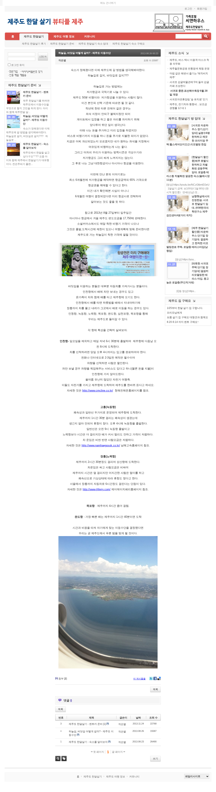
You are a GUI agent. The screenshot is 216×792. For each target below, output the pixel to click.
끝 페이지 (117, 751)
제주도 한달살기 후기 (34, 43)
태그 (64, 758)
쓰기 (155, 758)
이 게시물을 (139, 678)
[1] (104, 724)
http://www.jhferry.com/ (97, 489)
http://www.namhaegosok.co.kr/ (101, 445)
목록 (155, 689)
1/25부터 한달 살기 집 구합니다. (185, 308)
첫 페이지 (98, 751)
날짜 (138, 717)
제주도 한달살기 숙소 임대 (93, 43)
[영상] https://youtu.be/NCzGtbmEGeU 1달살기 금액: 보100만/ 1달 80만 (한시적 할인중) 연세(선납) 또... (187, 188)
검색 (58, 758)
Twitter (151, 678)
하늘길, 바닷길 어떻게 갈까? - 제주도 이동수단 (35, 120)
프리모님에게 (174, 312)
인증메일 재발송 (18, 75)
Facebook (155, 678)
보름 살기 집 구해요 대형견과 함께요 (187, 317)
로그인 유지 (17, 65)
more (13, 97)
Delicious (159, 678)
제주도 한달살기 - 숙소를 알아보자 (88, 741)
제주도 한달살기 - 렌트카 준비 (86, 724)
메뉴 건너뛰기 (108, 2)
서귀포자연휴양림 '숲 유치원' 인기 (189, 99)
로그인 (188, 8)
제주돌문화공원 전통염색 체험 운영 (189, 68)
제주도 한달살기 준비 (62, 43)
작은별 (62, 60)
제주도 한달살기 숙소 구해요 (128, 43)
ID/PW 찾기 (33, 71)
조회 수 (153, 717)
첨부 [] (62, 678)
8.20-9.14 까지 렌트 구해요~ (183, 322)
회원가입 (202, 8)
